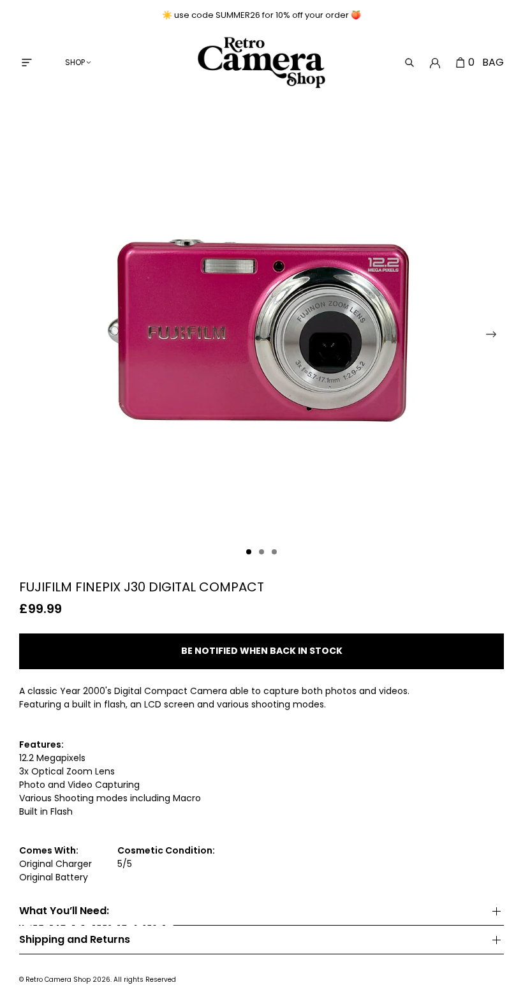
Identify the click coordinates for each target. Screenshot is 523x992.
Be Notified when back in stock (262, 650)
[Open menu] (26, 62)
